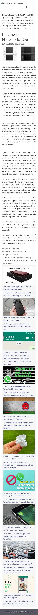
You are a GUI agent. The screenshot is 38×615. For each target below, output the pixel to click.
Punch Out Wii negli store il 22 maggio (18, 258)
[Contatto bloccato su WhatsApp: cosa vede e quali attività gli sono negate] (19, 481)
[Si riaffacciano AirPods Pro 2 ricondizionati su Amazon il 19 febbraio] (19, 442)
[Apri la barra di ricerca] (26, 7)
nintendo (14, 251)
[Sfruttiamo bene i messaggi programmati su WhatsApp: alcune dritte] (19, 515)
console (7, 248)
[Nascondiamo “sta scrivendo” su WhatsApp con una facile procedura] (19, 341)
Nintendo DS (22, 251)
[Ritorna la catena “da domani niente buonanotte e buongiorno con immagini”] (19, 550)
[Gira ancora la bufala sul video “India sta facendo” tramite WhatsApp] (19, 406)
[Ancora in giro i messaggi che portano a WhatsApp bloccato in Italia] (19, 375)
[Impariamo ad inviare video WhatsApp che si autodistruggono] (19, 584)
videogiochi (16, 255)
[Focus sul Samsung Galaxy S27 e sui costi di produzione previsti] (19, 276)
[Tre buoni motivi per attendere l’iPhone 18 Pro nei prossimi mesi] (19, 307)
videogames (15, 248)
